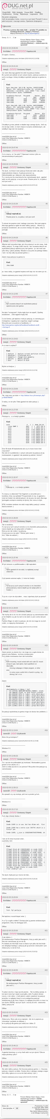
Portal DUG (6, 12)
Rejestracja (24, 14)
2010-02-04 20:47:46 (10, 147)
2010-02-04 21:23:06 (10, 389)
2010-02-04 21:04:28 (10, 238)
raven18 (6, 734)
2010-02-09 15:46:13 (10, 1046)
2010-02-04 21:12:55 (10, 294)
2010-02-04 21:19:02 (10, 339)
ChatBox (38, 12)
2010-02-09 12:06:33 (10, 756)
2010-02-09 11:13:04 (10, 730)
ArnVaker (7, 51)
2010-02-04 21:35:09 (10, 518)
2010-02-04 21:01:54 (10, 204)
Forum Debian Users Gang (30, 40)
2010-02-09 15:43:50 (10, 1012)
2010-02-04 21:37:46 (10, 558)
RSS (41, 14)
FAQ (13, 12)
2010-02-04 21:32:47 (10, 477)
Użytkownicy (7, 14)
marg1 (5, 69)
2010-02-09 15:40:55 (10, 970)
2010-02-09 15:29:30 (10, 931)
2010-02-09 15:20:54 (10, 897)
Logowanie (34, 14)
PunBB (45, 1106)
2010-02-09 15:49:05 (10, 1062)
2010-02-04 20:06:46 (10, 48)
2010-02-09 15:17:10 (10, 809)
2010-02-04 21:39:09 (10, 608)
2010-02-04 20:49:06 (10, 164)
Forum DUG (29, 12)
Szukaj (15, 14)
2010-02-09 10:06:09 (10, 645)
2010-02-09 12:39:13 (10, 787)
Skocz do (5, 1106)
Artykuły (20, 12)
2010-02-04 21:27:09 (10, 410)
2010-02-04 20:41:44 (10, 66)
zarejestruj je (24, 19)
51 (14, 37)
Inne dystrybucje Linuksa (32, 40)
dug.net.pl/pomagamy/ (31, 33)
